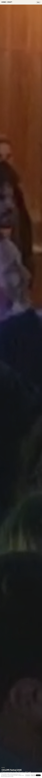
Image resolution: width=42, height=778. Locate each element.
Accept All (38, 775)
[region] (21, 775)
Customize (28, 775)
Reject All (33, 775)
